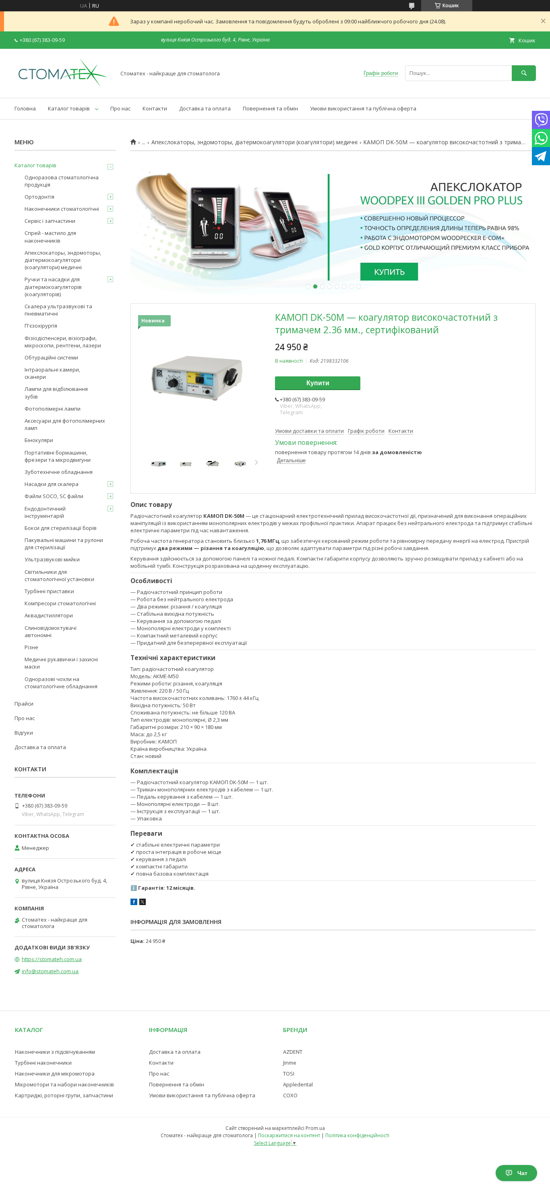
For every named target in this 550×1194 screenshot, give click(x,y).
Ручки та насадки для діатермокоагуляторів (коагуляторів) (53, 286)
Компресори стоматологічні (60, 603)
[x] (142, 903)
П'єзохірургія (41, 325)
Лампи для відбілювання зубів (56, 392)
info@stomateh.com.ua (50, 971)
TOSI (288, 1073)
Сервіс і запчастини (50, 220)
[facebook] (133, 903)
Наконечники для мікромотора (55, 1073)
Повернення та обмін (270, 108)
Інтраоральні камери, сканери (52, 373)
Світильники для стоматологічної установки (59, 575)
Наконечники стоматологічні (62, 208)
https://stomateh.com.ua (52, 959)
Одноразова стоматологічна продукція (62, 181)
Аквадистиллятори (49, 615)
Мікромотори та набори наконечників (64, 1084)
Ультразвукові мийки (52, 559)
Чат (522, 1173)
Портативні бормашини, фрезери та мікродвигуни (58, 456)
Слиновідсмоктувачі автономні (51, 631)
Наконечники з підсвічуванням (55, 1051)
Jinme (289, 1062)
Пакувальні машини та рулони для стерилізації (64, 543)
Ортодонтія (39, 196)
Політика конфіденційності (357, 1135)
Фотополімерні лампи (53, 408)
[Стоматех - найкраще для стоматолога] (62, 87)
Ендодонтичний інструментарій (45, 512)
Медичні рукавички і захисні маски (61, 663)
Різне (31, 647)
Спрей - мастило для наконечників (50, 236)
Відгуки (23, 732)
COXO (290, 1095)
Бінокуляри (39, 440)
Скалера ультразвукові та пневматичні (58, 310)
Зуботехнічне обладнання (59, 472)
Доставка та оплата (205, 108)
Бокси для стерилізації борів (61, 528)
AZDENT (292, 1051)
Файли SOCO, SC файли (54, 496)
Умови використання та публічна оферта (363, 108)
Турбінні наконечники (43, 1062)
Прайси (23, 703)
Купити (317, 383)
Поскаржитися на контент (289, 1135)
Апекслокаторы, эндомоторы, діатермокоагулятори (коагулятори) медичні (254, 142)
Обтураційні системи (51, 357)
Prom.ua (315, 1128)
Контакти (155, 108)
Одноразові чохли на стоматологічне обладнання (61, 682)
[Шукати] (524, 73)
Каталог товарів (69, 108)
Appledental (298, 1084)
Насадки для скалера (52, 484)
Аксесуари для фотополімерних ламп (65, 424)
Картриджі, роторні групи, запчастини (64, 1095)
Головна (25, 108)
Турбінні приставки (49, 591)
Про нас (120, 108)
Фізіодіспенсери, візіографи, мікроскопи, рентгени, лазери (63, 341)
